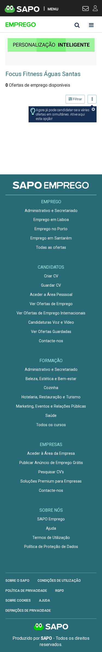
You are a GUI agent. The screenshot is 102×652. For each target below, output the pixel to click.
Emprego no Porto (51, 229)
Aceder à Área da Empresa (51, 453)
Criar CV (51, 276)
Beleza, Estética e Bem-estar (51, 379)
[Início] (44, 24)
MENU (53, 9)
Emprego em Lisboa (51, 219)
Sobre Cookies (18, 600)
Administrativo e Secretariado (51, 210)
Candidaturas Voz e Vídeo (51, 322)
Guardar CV (51, 285)
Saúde (51, 415)
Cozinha (51, 388)
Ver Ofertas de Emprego (51, 304)
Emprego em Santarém (51, 238)
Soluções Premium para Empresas (51, 481)
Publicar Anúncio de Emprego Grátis (51, 462)
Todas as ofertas (51, 247)
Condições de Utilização (59, 581)
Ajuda (51, 528)
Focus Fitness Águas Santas (43, 74)
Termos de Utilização (51, 537)
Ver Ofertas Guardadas (51, 331)
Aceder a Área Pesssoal (51, 294)
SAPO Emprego (51, 519)
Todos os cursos (51, 425)
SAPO (51, 627)
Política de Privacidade (26, 591)
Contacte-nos (51, 341)
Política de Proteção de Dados (51, 546)
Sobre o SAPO (17, 581)
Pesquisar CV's (51, 472)
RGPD (59, 591)
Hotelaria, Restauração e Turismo (51, 397)
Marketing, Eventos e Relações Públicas (51, 406)
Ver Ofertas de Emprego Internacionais (51, 313)
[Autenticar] (85, 9)
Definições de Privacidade (28, 610)
